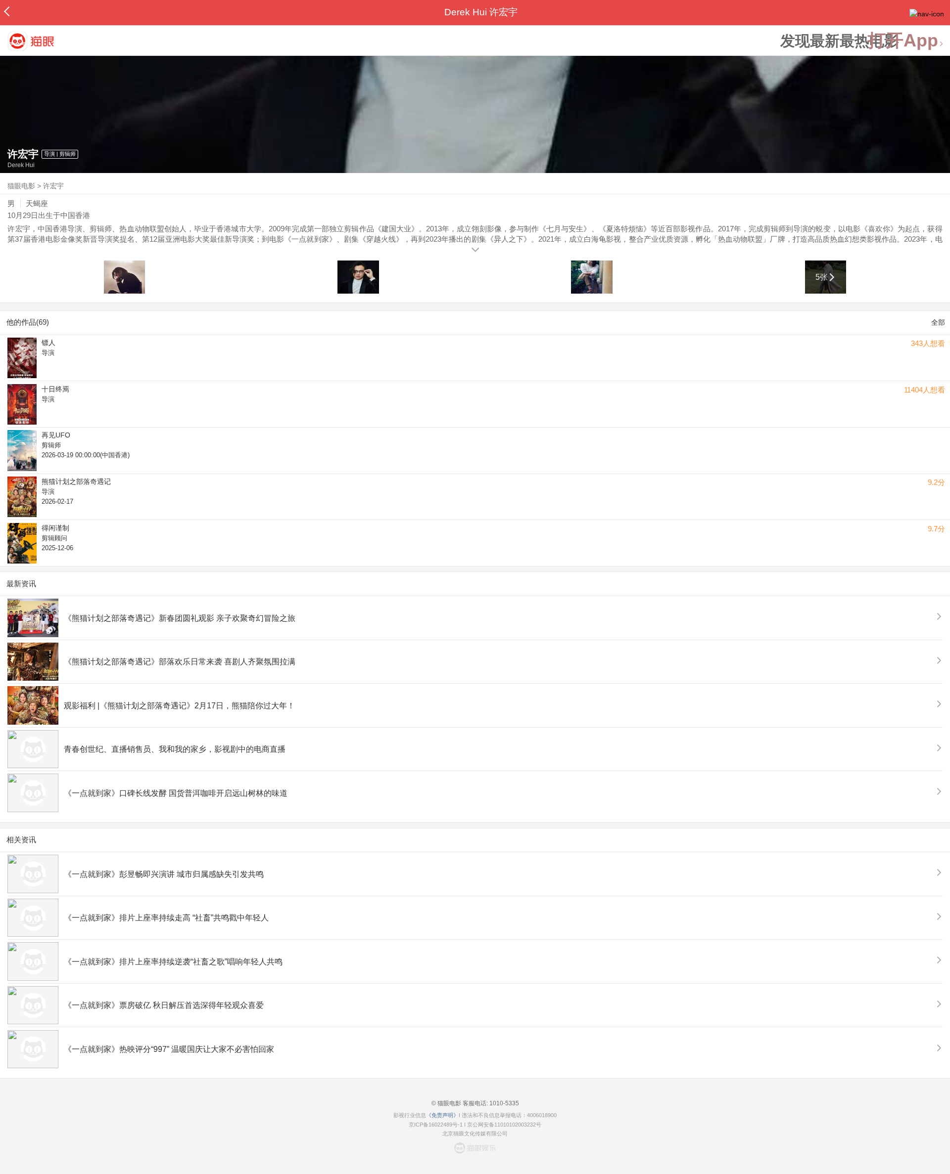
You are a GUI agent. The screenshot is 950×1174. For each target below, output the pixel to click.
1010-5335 (503, 1103)
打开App (903, 41)
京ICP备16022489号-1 (436, 1125)
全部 (938, 322)
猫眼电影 (21, 186)
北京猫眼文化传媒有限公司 (475, 1133)
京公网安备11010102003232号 (504, 1125)
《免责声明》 (442, 1115)
